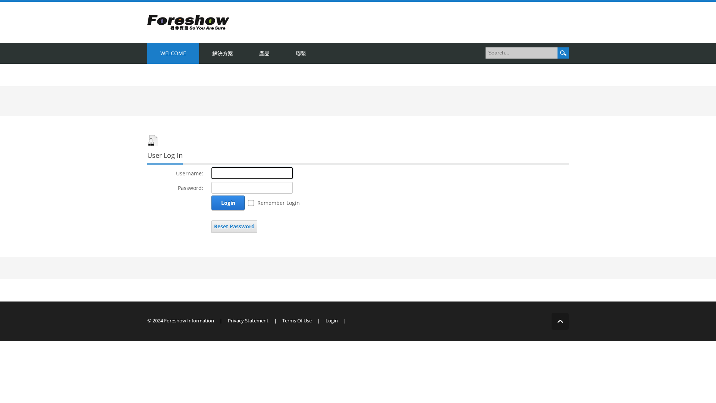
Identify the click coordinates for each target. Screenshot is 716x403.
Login (228, 202)
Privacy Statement (248, 320)
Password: (190, 187)
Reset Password (234, 226)
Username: (189, 173)
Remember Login (278, 202)
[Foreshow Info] (188, 21)
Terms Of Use (297, 320)
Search (563, 53)
